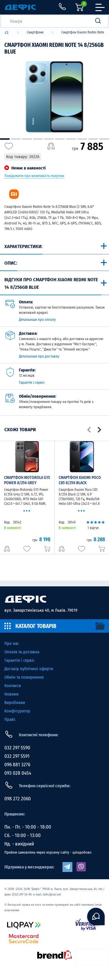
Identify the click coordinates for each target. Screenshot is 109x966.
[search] (99, 21)
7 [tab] (71, 139)
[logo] (6, 32)
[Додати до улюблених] (8, 146)
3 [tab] (27, 139)
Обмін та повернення (24, 677)
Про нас (11, 643)
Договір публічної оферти (28, 668)
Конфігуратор (17, 711)
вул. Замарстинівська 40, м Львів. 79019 (40, 610)
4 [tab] (38, 139)
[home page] (54, 599)
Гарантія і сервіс (32, 382)
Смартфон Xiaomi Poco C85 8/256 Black (80, 480)
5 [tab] (49, 139)
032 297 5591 (17, 756)
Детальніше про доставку (39, 356)
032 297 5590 (17, 748)
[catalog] (54, 626)
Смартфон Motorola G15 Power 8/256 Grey (27, 480)
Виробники (14, 702)
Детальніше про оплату (37, 319)
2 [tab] (16, 139)
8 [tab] (82, 139)
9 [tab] (93, 139)
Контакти (12, 685)
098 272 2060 (17, 799)
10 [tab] (104, 139)
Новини (11, 694)
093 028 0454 (17, 773)
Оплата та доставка (21, 651)
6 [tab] (60, 139)
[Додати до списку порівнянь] (51, 146)
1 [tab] (5, 139)
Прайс (9, 719)
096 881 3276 (17, 764)
